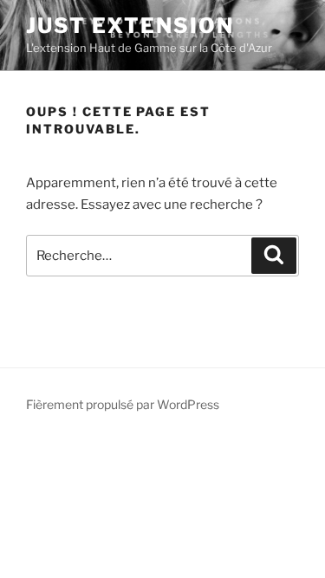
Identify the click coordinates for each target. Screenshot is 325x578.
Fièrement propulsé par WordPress (122, 404)
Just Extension (130, 25)
